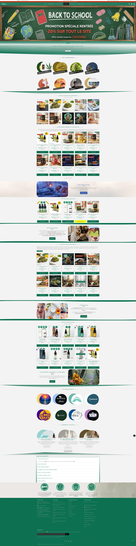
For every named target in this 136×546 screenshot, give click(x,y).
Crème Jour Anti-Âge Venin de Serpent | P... (80, 215)
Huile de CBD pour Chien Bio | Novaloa (43, 215)
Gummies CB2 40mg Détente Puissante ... (93, 145)
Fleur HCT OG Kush (68, 266)
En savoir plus (68, 50)
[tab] (68, 459)
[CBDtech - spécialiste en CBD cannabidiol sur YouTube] (71, 541)
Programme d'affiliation (89, 512)
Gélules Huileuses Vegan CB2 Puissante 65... (93, 215)
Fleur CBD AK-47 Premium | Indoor (55, 289)
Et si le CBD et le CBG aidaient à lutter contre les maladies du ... (46, 439)
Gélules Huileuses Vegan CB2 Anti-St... (81, 168)
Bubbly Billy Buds (72, 505)
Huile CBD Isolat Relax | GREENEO (55, 361)
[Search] (129, 4)
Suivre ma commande (42, 501)
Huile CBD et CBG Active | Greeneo (80, 361)
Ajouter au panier (43, 221)
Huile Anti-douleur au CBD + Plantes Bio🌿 (81, 339)
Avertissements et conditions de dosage (90, 510)
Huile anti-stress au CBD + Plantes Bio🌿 (93, 339)
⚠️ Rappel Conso (87, 507)
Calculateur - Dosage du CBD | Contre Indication (59, 504)
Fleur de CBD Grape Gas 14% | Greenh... (81, 289)
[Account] (132, 4)
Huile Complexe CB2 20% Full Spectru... (55, 145)
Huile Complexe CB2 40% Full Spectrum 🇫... (55, 215)
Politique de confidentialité (89, 520)
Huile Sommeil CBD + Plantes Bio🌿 (43, 361)
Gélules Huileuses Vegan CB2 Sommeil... (93, 168)
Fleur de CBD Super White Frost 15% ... (68, 289)
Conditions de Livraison (88, 514)
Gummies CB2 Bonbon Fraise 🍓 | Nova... (55, 168)
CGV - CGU (86, 522)
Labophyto (71, 516)
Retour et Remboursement (89, 518)
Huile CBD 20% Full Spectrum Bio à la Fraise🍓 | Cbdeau (55, 339)
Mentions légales (87, 524)
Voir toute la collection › (68, 97)
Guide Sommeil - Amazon (58, 501)
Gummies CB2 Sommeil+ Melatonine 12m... (68, 168)
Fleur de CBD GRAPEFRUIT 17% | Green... (42, 289)
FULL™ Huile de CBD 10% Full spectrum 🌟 (68, 361)
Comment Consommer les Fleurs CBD (59, 522)
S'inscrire (67, 534)
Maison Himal (71, 507)
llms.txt (85, 526)
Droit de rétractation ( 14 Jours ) (90, 516)
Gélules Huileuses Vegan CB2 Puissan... (68, 145)
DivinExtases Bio (72, 513)
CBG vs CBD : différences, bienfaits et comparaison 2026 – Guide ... (68, 439)
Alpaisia (70, 509)
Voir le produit (42, 152)
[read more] (52, 189)
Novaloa (70, 503)
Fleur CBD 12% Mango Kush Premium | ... (42, 267)
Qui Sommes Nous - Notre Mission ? (91, 502)
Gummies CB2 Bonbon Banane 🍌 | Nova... (81, 145)
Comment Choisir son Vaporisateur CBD (60, 518)
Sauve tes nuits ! (84, 192)
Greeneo (70, 501)
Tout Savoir (52, 238)
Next (134, 23)
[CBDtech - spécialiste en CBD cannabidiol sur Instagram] (69, 541)
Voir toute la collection (68, 178)
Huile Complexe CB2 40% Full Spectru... (43, 145)
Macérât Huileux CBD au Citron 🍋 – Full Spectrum (68, 339)
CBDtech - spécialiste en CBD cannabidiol (47, 544)
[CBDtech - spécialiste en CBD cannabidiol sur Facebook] (64, 541)
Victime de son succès (81, 295)
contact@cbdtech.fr (42, 505)
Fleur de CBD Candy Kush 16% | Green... (93, 289)
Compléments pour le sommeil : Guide (59, 510)
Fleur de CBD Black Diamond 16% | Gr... (81, 267)
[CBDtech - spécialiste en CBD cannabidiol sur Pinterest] (67, 541)
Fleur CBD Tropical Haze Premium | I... (55, 267)
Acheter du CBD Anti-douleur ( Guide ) (59, 515)
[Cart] (134, 4)
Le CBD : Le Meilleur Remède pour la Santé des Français (89, 439)
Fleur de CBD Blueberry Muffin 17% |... (93, 267)
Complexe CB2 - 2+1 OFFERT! (68, 23)
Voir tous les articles (68, 451)
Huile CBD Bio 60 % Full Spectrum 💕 (68, 215)
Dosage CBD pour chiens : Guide (59, 512)
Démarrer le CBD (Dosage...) (58, 507)
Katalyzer (70, 511)
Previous (38, 211)
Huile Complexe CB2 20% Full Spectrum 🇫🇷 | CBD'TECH (94, 361)
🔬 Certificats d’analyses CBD (90, 505)
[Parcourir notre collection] (44, 399)
